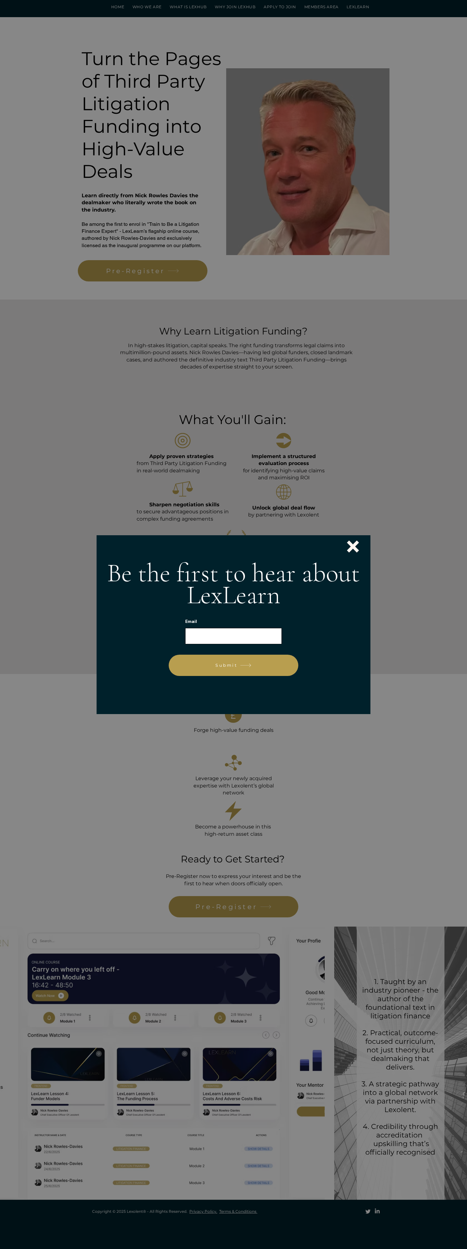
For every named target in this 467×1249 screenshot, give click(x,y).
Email (191, 621)
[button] (353, 546)
